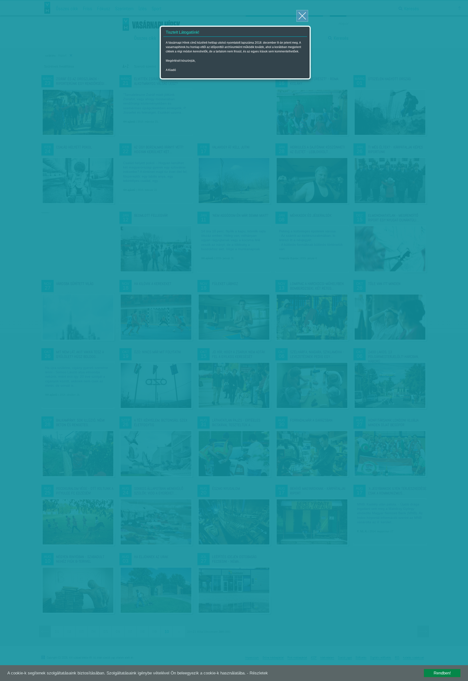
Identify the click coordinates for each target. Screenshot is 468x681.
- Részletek (257, 673)
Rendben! (442, 673)
